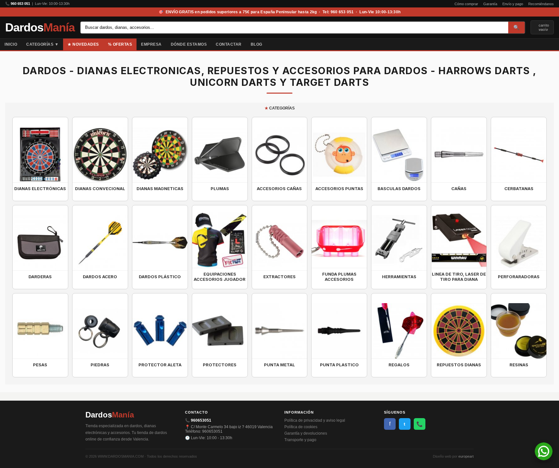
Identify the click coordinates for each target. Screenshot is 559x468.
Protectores (219, 364)
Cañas (458, 188)
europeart (466, 456)
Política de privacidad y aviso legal (314, 420)
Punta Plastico (339, 364)
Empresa (151, 44)
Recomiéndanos (541, 4)
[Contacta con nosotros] (544, 458)
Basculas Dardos (399, 188)
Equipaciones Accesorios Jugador (220, 276)
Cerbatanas (518, 188)
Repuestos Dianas (459, 364)
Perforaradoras (519, 276)
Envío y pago (512, 4)
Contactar (229, 44)
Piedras (100, 364)
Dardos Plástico (160, 276)
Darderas (40, 276)
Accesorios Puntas (339, 188)
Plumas (220, 188)
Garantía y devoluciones (305, 433)
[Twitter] (554, 44)
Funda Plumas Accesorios (339, 276)
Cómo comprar (466, 4)
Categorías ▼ (42, 44)
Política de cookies (300, 427)
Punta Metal (279, 364)
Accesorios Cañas (279, 188)
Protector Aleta (159, 364)
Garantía (490, 4)
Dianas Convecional (100, 188)
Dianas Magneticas (160, 188)
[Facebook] (549, 44)
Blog (256, 44)
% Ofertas (120, 44)
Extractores (279, 276)
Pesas (40, 364)
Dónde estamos (189, 44)
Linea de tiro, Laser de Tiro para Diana (459, 276)
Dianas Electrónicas (40, 188)
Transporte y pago (300, 440)
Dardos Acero (100, 276)
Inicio (11, 44)
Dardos (40, 27)
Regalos (399, 364)
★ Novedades (83, 44)
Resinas (519, 364)
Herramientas (399, 276)
